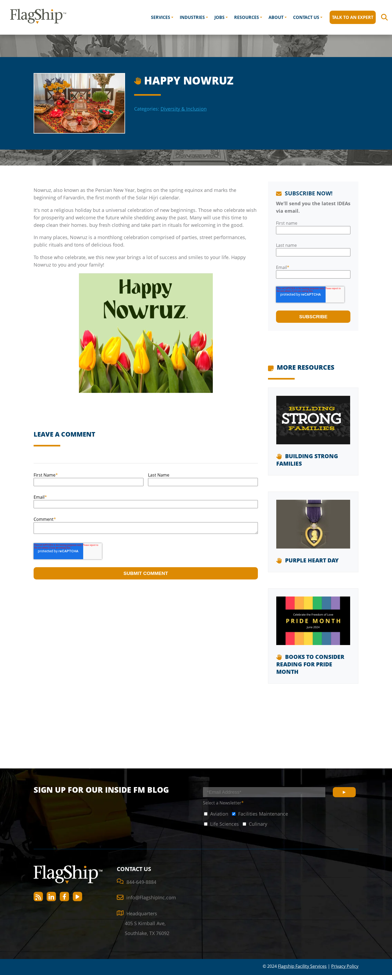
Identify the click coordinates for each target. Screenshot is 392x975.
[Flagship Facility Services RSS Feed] (38, 896)
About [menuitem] (276, 17)
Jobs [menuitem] (219, 17)
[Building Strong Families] (313, 424)
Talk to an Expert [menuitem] (352, 17)
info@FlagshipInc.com (151, 897)
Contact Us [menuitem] (306, 17)
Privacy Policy (344, 966)
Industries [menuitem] (192, 17)
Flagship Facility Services (302, 966)
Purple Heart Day (312, 560)
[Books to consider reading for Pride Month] (313, 625)
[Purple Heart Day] (313, 528)
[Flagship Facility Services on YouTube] (77, 896)
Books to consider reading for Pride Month (310, 664)
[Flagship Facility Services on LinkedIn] (51, 896)
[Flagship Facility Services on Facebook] (64, 896)
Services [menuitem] (160, 17)
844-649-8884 (141, 882)
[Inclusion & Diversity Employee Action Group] (138, 79)
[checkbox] (215, 813)
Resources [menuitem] (246, 17)
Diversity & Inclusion (184, 108)
